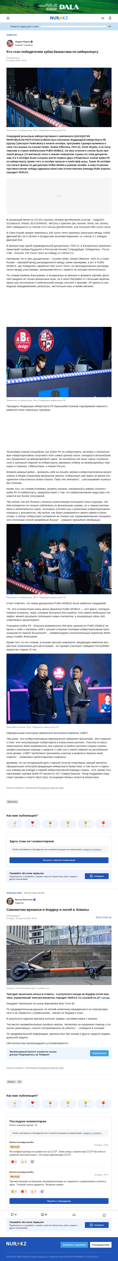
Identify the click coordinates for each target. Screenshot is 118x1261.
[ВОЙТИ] (110, 18)
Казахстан (12, 802)
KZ (103, 18)
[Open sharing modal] (74, 1215)
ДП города (103, 997)
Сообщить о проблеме (74, 1245)
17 (86, 1106)
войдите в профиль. (92, 849)
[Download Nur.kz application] (59, 7)
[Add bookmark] (104, 1215)
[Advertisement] (59, 196)
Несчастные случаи (34, 893)
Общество (11, 35)
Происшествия (14, 893)
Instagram (99, 876)
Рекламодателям (100, 1245)
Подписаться (99, 1053)
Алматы (11, 1082)
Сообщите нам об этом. (51, 788)
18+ (19, 1082)
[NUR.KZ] (59, 18)
